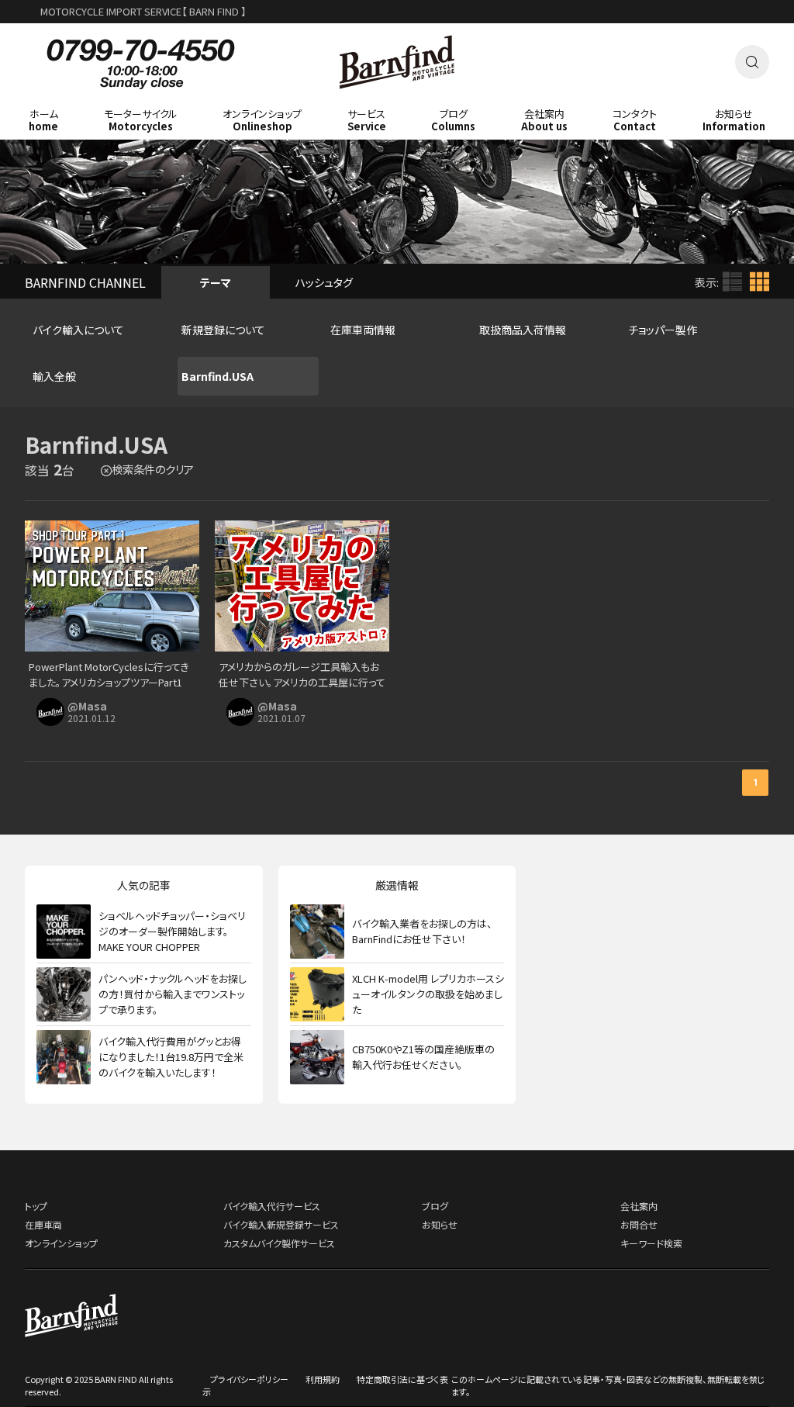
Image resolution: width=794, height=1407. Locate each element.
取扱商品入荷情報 (522, 329)
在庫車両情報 (362, 329)
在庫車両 (43, 1224)
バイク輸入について (78, 329)
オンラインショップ (61, 1243)
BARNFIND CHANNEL (85, 282)
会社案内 (639, 1205)
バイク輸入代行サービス (271, 1205)
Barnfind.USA (217, 376)
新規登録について (223, 329)
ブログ (435, 1205)
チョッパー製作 (662, 329)
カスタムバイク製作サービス (279, 1243)
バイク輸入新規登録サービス (281, 1224)
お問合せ (639, 1224)
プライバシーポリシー (249, 1379)
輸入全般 (54, 376)
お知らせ (439, 1224)
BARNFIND (397, 100)
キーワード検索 (651, 1243)
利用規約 (323, 1379)
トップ (36, 1205)
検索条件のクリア (153, 469)
